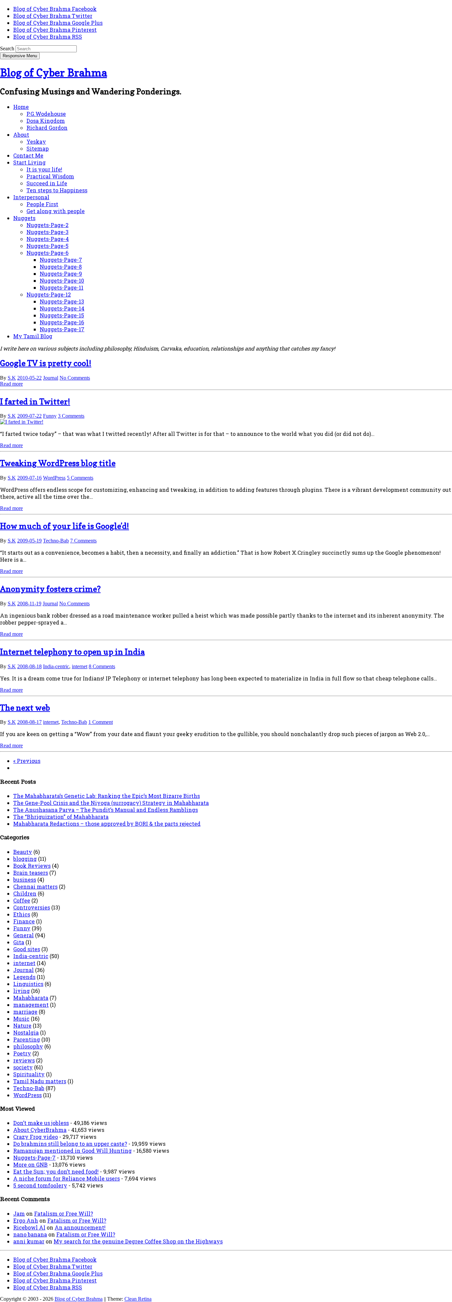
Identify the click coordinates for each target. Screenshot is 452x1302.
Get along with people (55, 211)
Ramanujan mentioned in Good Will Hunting (72, 1150)
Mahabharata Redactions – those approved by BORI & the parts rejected (107, 823)
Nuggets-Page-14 (62, 308)
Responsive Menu (20, 55)
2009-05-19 (29, 540)
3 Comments (71, 416)
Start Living (29, 162)
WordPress (54, 478)
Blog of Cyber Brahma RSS (47, 36)
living (21, 990)
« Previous (26, 760)
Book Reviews (32, 865)
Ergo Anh (25, 1220)
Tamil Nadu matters (39, 1081)
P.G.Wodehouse (46, 113)
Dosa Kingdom (45, 120)
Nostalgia (26, 1032)
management (31, 1004)
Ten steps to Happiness (56, 190)
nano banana (30, 1234)
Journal (50, 378)
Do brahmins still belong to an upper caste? (70, 1143)
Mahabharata (30, 997)
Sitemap (37, 148)
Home (21, 106)
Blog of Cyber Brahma (53, 72)
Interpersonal (31, 197)
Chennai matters (35, 886)
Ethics (21, 914)
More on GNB (30, 1164)
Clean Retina (138, 1299)
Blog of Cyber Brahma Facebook (55, 8)
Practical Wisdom (50, 176)
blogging (25, 858)
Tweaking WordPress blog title (57, 463)
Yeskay (36, 141)
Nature (22, 1025)
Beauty (22, 851)
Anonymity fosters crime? (50, 589)
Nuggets (24, 217)
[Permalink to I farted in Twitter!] (21, 422)
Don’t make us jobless (41, 1122)
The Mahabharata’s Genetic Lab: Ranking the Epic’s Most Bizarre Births (106, 795)
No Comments (75, 378)
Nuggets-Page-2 (47, 224)
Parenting (26, 1039)
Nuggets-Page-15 (62, 315)
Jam (19, 1213)
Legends (24, 976)
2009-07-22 (29, 416)
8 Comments (102, 666)
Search (7, 48)
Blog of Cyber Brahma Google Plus (58, 22)
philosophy (28, 1046)
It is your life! (44, 169)
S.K (12, 378)
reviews (24, 1060)
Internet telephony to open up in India (72, 652)
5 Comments (80, 478)
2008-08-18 (29, 666)
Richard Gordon (47, 127)
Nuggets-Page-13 (62, 301)
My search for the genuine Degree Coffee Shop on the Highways (138, 1241)
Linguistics (28, 983)
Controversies (31, 907)
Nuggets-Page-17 (62, 329)
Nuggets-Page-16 (62, 322)
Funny (50, 416)
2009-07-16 (29, 478)
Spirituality (29, 1074)
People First (42, 204)
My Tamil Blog (32, 336)
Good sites (26, 949)
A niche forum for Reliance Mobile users (66, 1178)
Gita (18, 942)
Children (24, 893)
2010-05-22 (29, 378)
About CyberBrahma (40, 1129)
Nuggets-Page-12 (48, 294)
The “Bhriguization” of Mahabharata (61, 816)
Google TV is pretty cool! (45, 363)
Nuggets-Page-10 (62, 280)
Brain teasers (30, 872)
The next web (25, 708)
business (24, 879)
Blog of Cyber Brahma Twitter (52, 15)
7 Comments (83, 540)
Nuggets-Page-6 (47, 252)
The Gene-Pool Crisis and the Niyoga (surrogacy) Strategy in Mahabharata (111, 802)
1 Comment (100, 722)
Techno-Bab (56, 540)
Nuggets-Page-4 (47, 238)
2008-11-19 (29, 603)
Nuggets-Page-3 (47, 231)
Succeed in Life (46, 183)
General (23, 935)
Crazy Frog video (35, 1136)
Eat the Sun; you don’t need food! (56, 1171)
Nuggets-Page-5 (47, 245)
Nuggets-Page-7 (61, 259)
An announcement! (80, 1227)
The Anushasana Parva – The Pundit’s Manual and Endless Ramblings (105, 809)
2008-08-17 (29, 722)
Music (21, 1018)
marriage (25, 1011)
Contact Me (28, 155)
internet (79, 666)
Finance (24, 921)
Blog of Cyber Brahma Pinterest (55, 29)
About (21, 134)
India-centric (56, 666)
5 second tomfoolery (40, 1185)
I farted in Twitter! (35, 401)
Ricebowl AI (29, 1227)
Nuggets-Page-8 (61, 266)
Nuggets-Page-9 (61, 273)
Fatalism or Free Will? (63, 1213)
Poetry (22, 1053)
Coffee (21, 900)
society (23, 1067)
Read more (11, 384)
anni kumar (28, 1241)
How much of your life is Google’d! (64, 526)
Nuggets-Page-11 (61, 287)
